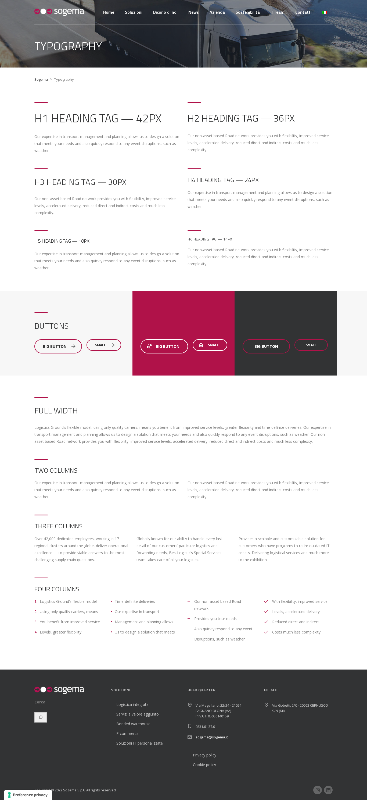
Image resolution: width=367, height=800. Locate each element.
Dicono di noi (165, 12)
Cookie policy (204, 764)
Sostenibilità (248, 12)
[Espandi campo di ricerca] (40, 717)
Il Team (278, 12)
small (100, 345)
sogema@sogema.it (212, 737)
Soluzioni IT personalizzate (139, 743)
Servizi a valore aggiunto (137, 714)
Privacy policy (204, 754)
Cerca (39, 702)
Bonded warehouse (133, 723)
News (193, 12)
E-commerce (127, 733)
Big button (55, 346)
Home (108, 12)
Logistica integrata (132, 704)
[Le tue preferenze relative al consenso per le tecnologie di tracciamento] (28, 795)
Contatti (303, 12)
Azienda (217, 12)
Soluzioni (133, 12)
